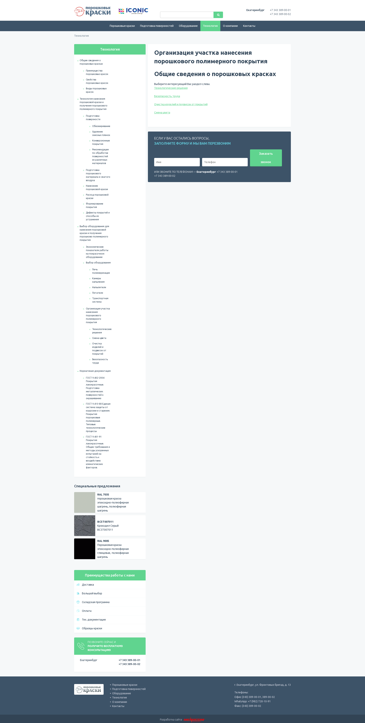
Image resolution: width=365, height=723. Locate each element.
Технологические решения (102, 331)
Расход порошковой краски (97, 196)
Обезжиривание (101, 126)
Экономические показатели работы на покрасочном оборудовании (97, 252)
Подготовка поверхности (93, 118)
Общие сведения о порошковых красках (91, 62)
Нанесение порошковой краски (97, 187)
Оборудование (188, 25)
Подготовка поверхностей (157, 25)
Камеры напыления (98, 280)
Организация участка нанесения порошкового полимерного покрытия (98, 315)
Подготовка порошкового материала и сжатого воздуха (98, 175)
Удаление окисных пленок (101, 133)
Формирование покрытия (94, 205)
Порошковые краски (122, 25)
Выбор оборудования (98, 262)
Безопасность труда (100, 361)
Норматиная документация (95, 371)
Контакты (249, 25)
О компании (230, 25)
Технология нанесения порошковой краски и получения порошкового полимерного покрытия (93, 104)
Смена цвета (99, 338)
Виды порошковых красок (96, 90)
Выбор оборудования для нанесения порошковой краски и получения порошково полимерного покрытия (94, 233)
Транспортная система (100, 300)
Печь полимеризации (101, 271)
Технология (210, 25)
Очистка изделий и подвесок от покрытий (99, 348)
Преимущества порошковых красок (97, 72)
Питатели (97, 293)
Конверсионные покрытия (101, 142)
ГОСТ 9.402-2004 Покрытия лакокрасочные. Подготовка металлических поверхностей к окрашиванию (95, 388)
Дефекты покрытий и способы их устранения (98, 216)
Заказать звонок (266, 158)
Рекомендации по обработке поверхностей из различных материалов (100, 156)
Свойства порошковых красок (97, 81)
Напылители (99, 287)
